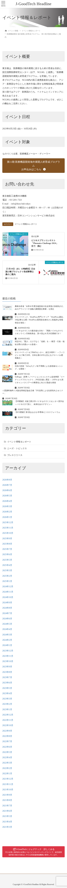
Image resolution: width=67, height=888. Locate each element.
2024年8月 (7, 608)
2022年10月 (7, 725)
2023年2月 (7, 704)
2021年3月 (7, 827)
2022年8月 (7, 736)
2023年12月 (7, 651)
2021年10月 (7, 789)
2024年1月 (7, 645)
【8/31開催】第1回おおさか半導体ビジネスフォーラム (37, 412)
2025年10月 (7, 533)
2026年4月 (7, 501)
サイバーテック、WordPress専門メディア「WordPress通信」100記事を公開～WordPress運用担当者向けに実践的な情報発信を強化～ (40, 320)
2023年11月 (7, 656)
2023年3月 (7, 699)
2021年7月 (7, 805)
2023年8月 (7, 672)
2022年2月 (7, 768)
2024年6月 (7, 618)
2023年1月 (7, 709)
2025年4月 (7, 565)
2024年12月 (7, 586)
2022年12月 (7, 715)
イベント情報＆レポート (26, 224)
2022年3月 (7, 763)
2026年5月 (7, 495)
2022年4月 (7, 757)
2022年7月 (7, 741)
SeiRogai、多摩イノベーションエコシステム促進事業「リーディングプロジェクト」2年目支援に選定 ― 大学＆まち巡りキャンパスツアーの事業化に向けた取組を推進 (40, 380)
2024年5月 (7, 624)
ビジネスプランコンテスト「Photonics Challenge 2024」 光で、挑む (45, 243)
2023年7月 (7, 677)
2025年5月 (7, 560)
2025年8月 (7, 544)
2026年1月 (7, 517)
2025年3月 (7, 570)
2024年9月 (7, 602)
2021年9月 (7, 795)
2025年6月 (7, 554)
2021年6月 (7, 811)
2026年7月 (7, 485)
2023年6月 (7, 683)
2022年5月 (7, 752)
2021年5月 (7, 816)
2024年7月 (7, 613)
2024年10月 (7, 597)
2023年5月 (7, 688)
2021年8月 (7, 800)
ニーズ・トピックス (17, 448)
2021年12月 (7, 779)
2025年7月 (7, 549)
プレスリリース (14, 455)
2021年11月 (7, 784)
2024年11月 (7, 592)
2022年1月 (7, 773)
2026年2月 (7, 512)
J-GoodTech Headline (33, 4)
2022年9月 (7, 731)
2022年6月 (7, 747)
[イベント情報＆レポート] (15, 244)
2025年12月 (7, 522)
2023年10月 (7, 661)
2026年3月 (7, 506)
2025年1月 (7, 581)
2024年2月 (7, 640)
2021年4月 (7, 822)
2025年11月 (7, 528)
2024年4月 (7, 629)
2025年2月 (7, 576)
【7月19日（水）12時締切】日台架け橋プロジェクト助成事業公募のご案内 (20, 272)
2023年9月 (7, 666)
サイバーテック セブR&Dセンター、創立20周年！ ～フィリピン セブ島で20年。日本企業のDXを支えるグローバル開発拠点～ (40, 355)
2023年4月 (7, 693)
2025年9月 (7, 538)
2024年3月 (7, 635)
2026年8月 (7, 480)
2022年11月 (7, 720)
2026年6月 (7, 490)
